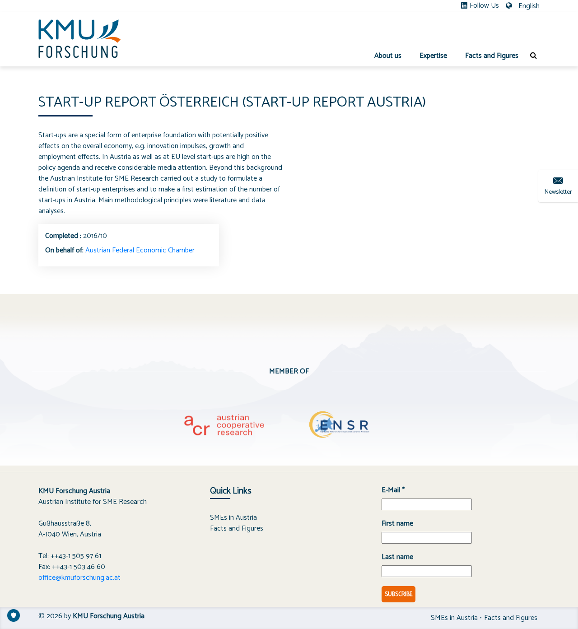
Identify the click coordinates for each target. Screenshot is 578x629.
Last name (397, 557)
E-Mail (393, 490)
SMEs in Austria (233, 518)
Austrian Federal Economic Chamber (140, 250)
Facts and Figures (491, 56)
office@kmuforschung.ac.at (79, 578)
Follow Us (484, 5)
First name (397, 523)
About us (387, 56)
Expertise (433, 56)
